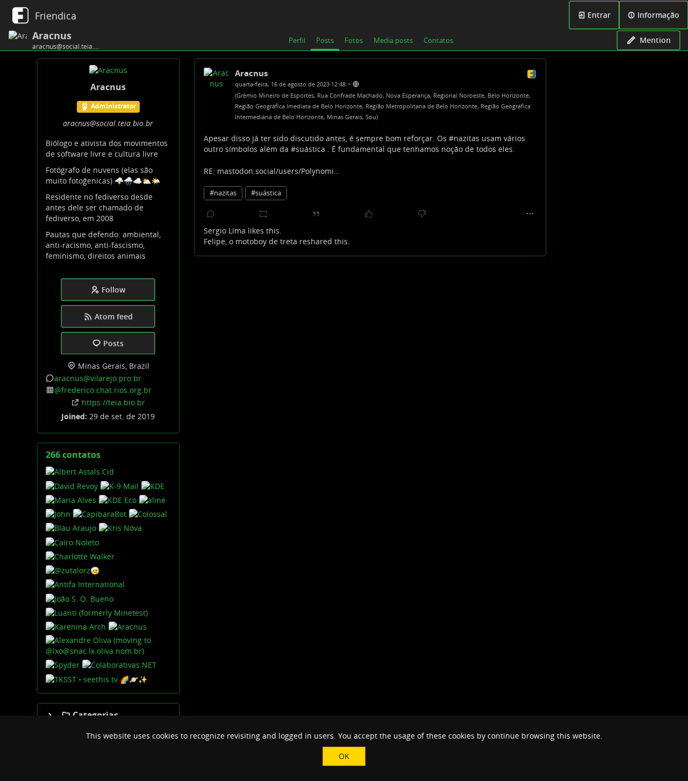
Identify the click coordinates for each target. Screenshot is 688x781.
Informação (657, 15)
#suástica (266, 193)
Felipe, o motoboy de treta (250, 241)
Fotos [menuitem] (354, 40)
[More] (530, 214)
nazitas (466, 138)
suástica (310, 149)
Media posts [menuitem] (393, 40)
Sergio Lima (225, 230)
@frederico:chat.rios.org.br (103, 390)
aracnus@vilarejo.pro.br (97, 378)
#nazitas (223, 193)
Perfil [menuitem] (297, 40)
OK (344, 756)
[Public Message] (356, 83)
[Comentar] (211, 214)
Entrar (598, 15)
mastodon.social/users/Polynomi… (278, 171)
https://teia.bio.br (113, 402)
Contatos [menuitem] (438, 40)
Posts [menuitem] (325, 40)
